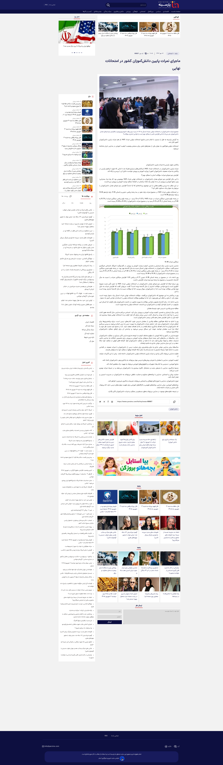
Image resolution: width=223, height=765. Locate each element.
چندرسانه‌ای (98, 11)
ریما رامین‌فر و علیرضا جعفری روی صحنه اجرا (151, 595)
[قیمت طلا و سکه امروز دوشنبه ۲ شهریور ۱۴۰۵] (107, 584)
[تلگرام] (104, 401)
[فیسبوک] (108, 401)
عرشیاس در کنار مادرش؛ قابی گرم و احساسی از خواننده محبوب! (171, 570)
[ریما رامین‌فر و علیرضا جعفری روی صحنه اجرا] (149, 584)
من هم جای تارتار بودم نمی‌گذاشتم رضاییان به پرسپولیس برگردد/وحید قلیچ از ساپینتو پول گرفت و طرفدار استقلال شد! (77, 280)
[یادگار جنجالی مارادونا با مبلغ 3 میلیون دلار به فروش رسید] (87, 146)
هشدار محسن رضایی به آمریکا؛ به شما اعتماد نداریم (77, 437)
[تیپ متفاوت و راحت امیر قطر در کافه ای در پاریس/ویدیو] (87, 179)
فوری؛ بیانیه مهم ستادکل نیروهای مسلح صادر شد (78, 414)
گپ (178, 746)
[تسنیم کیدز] (138, 467)
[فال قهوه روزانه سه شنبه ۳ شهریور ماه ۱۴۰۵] (149, 27)
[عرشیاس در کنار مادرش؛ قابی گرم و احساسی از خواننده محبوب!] (170, 558)
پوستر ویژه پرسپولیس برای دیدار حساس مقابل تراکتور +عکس (72, 164)
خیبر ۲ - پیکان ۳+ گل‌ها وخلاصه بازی (81, 510)
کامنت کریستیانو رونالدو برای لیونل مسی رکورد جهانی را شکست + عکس (72, 189)
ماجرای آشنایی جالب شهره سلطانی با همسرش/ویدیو (77, 624)
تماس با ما (52, 5)
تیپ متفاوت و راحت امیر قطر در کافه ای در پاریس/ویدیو (72, 180)
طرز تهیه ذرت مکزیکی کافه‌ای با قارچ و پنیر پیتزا (78, 375)
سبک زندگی (108, 11)
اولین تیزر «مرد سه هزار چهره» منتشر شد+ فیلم (76, 300)
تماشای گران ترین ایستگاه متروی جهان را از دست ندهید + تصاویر (76, 47)
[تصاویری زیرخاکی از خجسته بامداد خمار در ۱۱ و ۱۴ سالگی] (149, 558)
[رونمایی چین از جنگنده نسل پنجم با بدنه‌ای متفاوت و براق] (108, 27)
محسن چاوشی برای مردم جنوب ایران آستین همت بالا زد (128, 570)
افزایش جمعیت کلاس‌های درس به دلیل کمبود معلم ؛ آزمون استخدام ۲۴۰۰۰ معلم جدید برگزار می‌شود (105, 443)
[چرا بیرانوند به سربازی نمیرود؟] (87, 154)
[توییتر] (100, 401)
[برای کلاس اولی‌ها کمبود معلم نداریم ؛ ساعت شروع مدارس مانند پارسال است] (128, 428)
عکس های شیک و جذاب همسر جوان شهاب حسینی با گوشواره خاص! (107, 535)
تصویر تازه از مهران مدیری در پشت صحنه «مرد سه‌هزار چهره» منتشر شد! (128, 596)
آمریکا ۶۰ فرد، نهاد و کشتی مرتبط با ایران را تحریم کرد (77, 410)
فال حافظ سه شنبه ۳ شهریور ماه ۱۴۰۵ (169, 34)
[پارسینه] (167, 5)
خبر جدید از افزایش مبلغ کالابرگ (83, 621)
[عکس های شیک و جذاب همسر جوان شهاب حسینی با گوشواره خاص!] (107, 523)
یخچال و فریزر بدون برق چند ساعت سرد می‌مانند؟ (77, 378)
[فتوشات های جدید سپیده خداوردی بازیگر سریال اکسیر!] (149, 523)
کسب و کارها (87, 11)
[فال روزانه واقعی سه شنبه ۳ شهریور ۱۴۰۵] (128, 27)
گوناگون (176, 17)
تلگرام (169, 746)
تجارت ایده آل (89, 333)
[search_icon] (108, 5)
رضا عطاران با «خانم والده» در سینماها (171, 595)
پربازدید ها (85, 196)
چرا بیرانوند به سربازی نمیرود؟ (71, 154)
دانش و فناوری (119, 11)
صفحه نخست (175, 11)
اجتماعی (143, 11)
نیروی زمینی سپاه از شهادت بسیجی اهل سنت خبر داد (76, 590)
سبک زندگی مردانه (88, 330)
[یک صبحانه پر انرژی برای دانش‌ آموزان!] (170, 428)
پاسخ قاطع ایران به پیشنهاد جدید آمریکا (78, 254)
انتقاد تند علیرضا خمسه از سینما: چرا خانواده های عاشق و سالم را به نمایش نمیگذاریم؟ (171, 536)
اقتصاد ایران (89, 322)
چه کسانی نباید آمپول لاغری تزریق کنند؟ (80, 382)
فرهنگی (135, 11)
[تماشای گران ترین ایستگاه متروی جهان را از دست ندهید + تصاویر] (77, 32)
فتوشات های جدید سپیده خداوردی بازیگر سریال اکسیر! (150, 535)
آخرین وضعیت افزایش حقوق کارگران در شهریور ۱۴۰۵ (76, 470)
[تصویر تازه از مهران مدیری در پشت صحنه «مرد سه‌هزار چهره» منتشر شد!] (128, 584)
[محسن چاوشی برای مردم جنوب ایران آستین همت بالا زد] (128, 558)
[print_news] (112, 401)
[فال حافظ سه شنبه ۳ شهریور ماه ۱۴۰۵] (169, 27)
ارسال (110, 622)
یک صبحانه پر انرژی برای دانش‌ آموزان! (169, 441)
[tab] (81, 52)
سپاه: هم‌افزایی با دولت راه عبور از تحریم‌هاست (78, 546)
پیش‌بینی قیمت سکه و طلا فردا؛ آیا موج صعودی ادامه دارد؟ (71, 105)
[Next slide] (92, 32)
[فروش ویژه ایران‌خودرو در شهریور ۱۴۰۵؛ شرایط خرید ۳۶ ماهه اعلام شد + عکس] (107, 497)
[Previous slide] (61, 32)
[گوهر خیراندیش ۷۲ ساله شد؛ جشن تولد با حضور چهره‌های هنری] (128, 523)
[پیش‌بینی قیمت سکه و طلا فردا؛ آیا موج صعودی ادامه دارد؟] (87, 103)
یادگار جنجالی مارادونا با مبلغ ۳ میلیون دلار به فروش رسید (71, 147)
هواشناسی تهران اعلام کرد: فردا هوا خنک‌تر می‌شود (77, 570)
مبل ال (91, 341)
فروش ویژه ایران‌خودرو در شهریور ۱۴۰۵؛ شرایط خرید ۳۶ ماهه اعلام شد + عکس (108, 509)
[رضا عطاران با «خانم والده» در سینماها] (170, 584)
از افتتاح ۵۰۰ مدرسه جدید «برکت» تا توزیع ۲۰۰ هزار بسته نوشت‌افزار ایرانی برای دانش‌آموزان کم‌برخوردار (147, 443)
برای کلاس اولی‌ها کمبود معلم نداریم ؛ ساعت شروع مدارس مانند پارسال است (127, 442)
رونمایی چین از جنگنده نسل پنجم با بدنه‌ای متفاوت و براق (108, 34)
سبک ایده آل (89, 326)
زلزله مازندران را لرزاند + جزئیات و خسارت (80, 610)
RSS (46, 5)
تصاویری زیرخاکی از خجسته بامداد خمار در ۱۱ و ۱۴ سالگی (149, 569)
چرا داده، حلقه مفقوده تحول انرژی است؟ (80, 594)
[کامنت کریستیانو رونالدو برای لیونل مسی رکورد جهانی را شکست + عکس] (87, 188)
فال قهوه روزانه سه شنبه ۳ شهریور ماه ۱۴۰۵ (149, 34)
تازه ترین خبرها (89, 337)
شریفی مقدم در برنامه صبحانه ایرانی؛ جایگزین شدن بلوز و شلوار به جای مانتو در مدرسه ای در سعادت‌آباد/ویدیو (78, 248)
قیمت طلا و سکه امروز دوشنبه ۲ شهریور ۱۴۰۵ (109, 595)
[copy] (174, 401)
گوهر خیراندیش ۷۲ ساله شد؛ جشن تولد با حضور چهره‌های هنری (129, 535)
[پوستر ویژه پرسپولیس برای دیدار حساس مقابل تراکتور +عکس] (87, 162)
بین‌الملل (151, 11)
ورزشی (128, 11)
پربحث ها (65, 196)
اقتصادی (166, 11)
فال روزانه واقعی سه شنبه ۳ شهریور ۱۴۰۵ (128, 34)
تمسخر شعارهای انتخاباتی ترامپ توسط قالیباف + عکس (76, 573)
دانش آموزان (174, 409)
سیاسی (158, 11)
